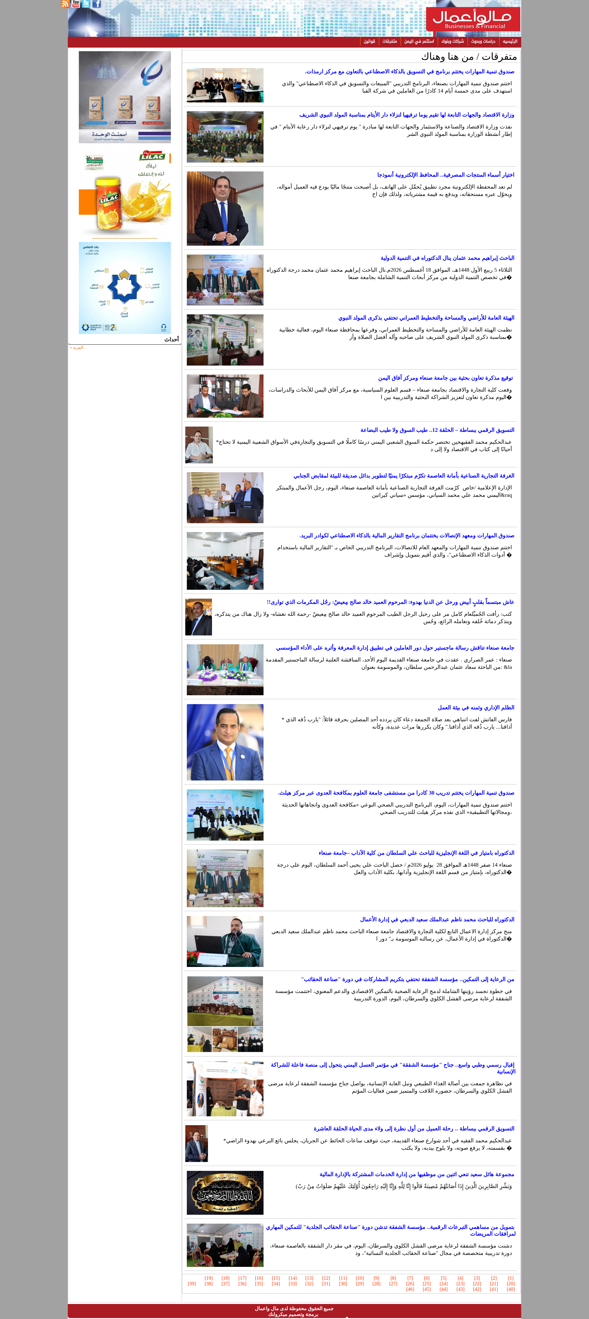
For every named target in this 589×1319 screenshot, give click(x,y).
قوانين (369, 41)
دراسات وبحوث (483, 41)
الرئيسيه (510, 41)
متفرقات (390, 41)
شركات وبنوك (452, 41)
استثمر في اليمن (419, 41)
